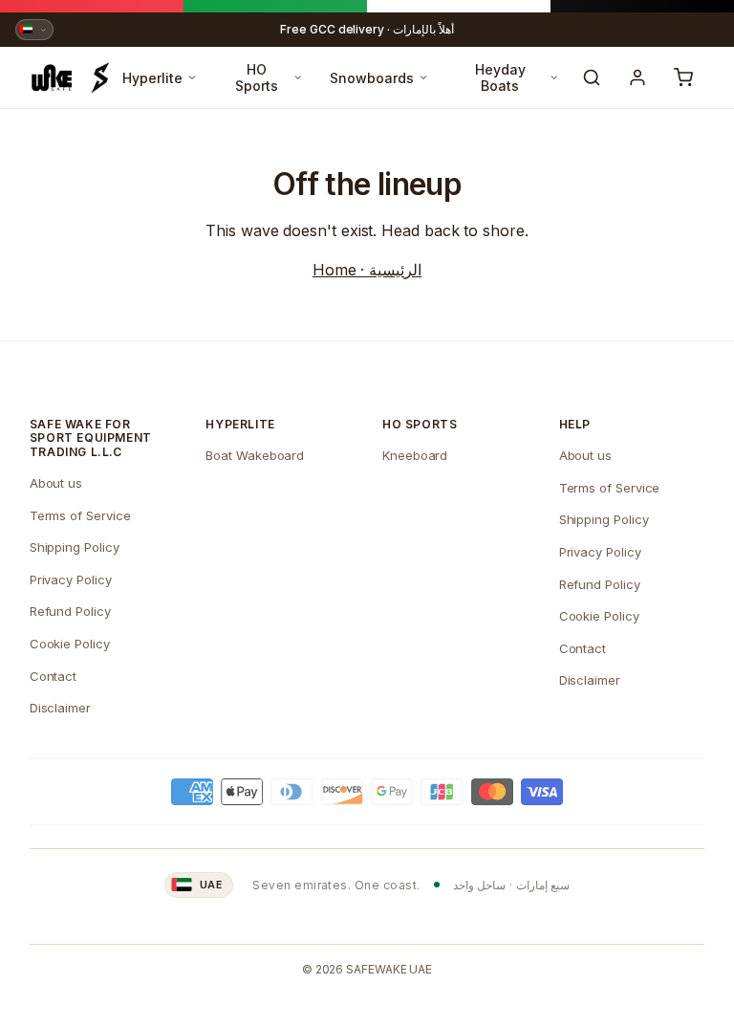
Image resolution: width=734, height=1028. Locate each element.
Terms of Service (80, 515)
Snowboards (372, 78)
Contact (53, 676)
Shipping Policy (74, 547)
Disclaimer (60, 707)
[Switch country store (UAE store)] (34, 29)
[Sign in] (637, 77)
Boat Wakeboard (254, 455)
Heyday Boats (500, 77)
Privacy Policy (71, 579)
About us (56, 483)
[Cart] (683, 77)
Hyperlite (152, 78)
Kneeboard (414, 455)
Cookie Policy (70, 643)
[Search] (592, 77)
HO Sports (256, 77)
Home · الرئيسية (367, 269)
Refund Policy (70, 611)
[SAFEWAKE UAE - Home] (70, 77)
